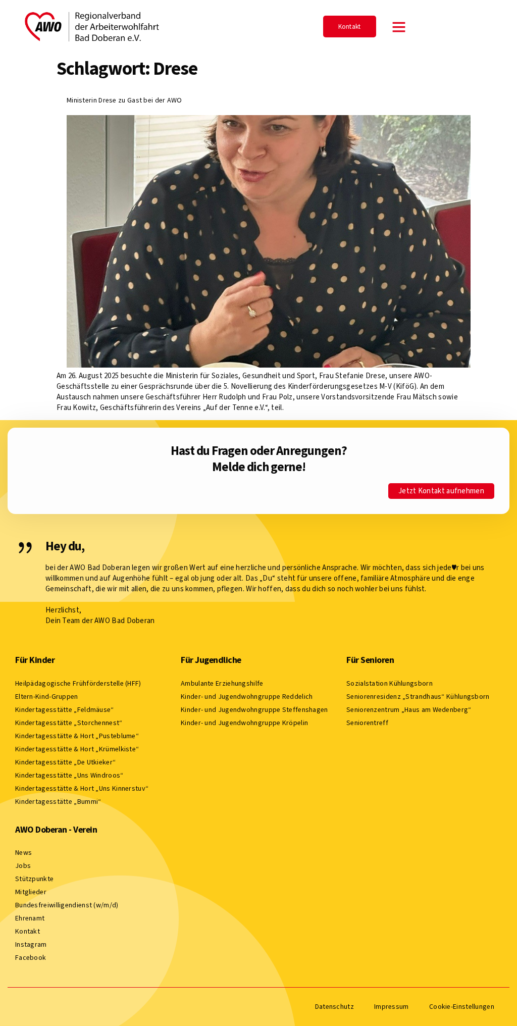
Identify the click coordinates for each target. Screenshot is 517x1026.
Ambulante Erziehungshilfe (222, 683)
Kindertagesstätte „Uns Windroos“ (69, 775)
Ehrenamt (29, 918)
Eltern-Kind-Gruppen (46, 696)
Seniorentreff (367, 723)
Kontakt (27, 931)
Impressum (391, 1006)
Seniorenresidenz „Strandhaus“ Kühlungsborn (418, 696)
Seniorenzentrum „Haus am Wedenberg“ (409, 709)
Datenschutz (334, 1006)
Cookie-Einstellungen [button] (461, 1006)
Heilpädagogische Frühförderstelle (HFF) (78, 683)
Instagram (31, 944)
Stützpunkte (34, 879)
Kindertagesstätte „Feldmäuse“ (64, 709)
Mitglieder (30, 892)
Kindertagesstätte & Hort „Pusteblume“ (77, 736)
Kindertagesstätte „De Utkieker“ (65, 762)
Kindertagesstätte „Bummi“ (58, 801)
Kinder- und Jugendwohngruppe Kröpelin (244, 723)
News (23, 852)
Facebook (30, 957)
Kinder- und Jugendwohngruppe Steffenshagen (254, 709)
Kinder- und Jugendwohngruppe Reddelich (247, 696)
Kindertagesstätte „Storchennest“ (69, 723)
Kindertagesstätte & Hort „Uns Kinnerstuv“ (81, 788)
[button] (398, 26)
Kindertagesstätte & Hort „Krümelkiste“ (77, 749)
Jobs (23, 865)
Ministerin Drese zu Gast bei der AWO (124, 100)
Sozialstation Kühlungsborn (389, 683)
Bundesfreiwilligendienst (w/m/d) (67, 905)
